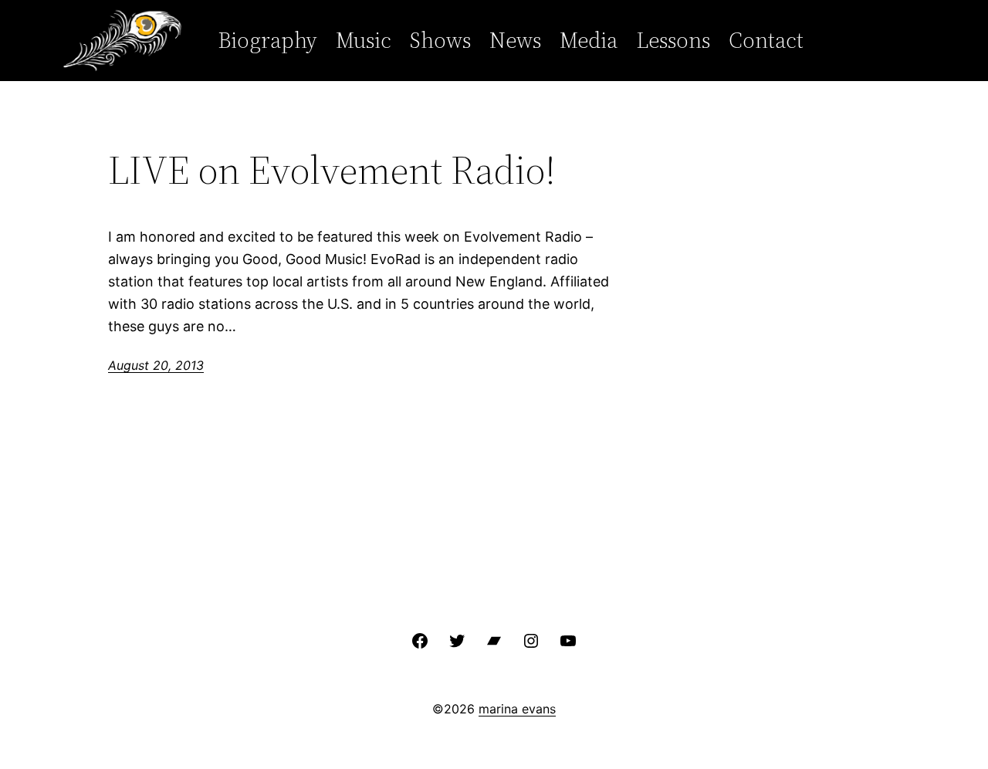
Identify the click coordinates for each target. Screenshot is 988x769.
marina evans (517, 708)
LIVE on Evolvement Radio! (332, 170)
